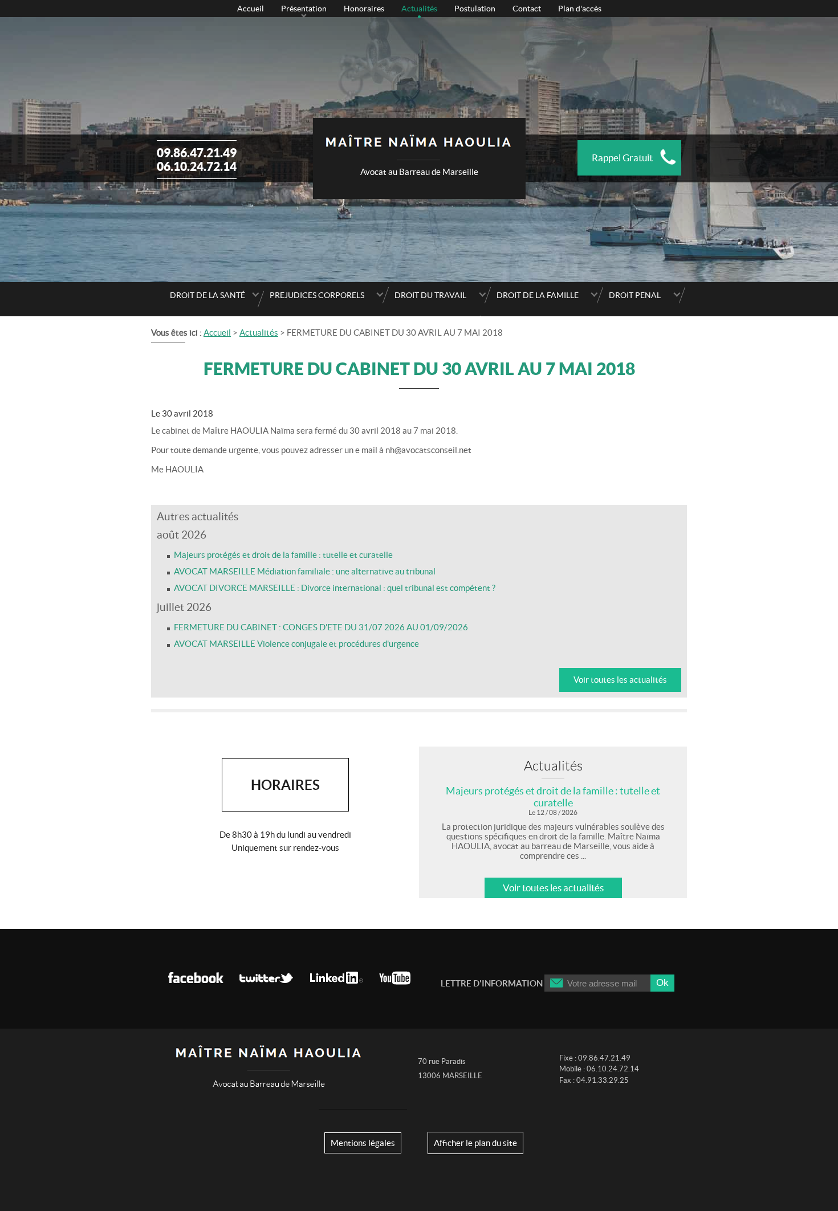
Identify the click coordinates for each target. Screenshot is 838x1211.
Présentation (304, 8)
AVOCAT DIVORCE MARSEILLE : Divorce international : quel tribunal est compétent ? (334, 588)
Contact (526, 8)
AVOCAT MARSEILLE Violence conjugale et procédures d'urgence (296, 644)
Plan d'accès (579, 8)
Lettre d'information (492, 983)
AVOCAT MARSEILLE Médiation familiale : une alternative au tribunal (305, 571)
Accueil (250, 8)
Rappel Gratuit (622, 158)
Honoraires (364, 8)
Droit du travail (430, 295)
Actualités (419, 8)
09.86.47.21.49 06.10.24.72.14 (197, 159)
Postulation (474, 8)
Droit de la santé (207, 295)
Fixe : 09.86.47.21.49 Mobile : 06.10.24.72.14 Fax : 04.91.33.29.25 (599, 1069)
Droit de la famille (538, 295)
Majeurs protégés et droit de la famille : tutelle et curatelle (283, 555)
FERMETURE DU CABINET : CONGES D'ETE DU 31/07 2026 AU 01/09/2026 (321, 627)
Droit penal (635, 295)
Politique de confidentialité (419, 320)
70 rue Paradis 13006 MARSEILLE (450, 1068)
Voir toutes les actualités (620, 679)
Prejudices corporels (317, 295)
